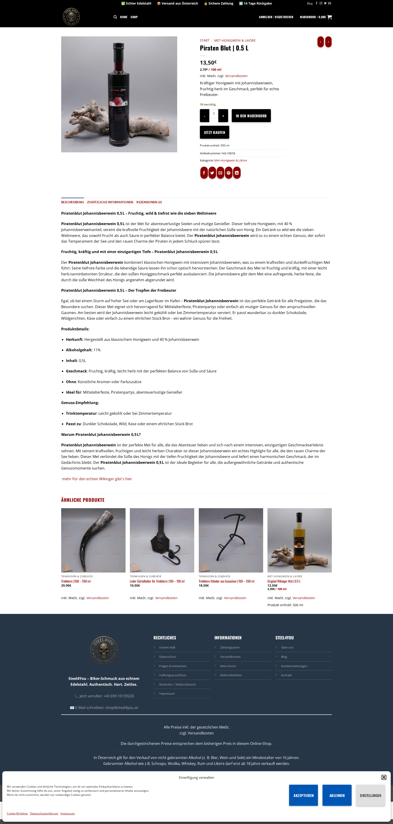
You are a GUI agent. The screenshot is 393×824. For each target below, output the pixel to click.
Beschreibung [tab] (72, 202)
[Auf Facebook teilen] (204, 173)
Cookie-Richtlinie (17, 813)
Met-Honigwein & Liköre (235, 40)
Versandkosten (236, 76)
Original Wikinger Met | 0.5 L (284, 581)
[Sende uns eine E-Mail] (329, 3)
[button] (384, 777)
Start (204, 40)
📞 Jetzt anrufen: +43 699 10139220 (104, 695)
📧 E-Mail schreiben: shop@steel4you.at (104, 707)
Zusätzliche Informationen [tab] (110, 202)
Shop (134, 17)
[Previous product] (328, 41)
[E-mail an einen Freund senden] (220, 173)
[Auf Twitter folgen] (325, 3)
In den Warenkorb (251, 115)
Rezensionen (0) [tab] (149, 202)
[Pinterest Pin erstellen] (228, 173)
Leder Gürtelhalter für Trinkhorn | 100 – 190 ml (157, 581)
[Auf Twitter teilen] (212, 173)
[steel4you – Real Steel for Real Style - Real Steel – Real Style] (72, 17)
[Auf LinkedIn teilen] (237, 173)
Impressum (67, 813)
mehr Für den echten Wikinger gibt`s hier (97, 478)
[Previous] (61, 560)
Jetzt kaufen (214, 132)
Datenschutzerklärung (44, 813)
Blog (310, 3)
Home (123, 17)
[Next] (331, 560)
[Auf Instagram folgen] (321, 3)
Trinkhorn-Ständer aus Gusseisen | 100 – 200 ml (226, 581)
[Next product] (320, 41)
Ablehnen (337, 795)
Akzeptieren (304, 795)
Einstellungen (370, 795)
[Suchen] (115, 17)
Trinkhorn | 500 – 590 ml (76, 581)
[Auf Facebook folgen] (316, 3)
